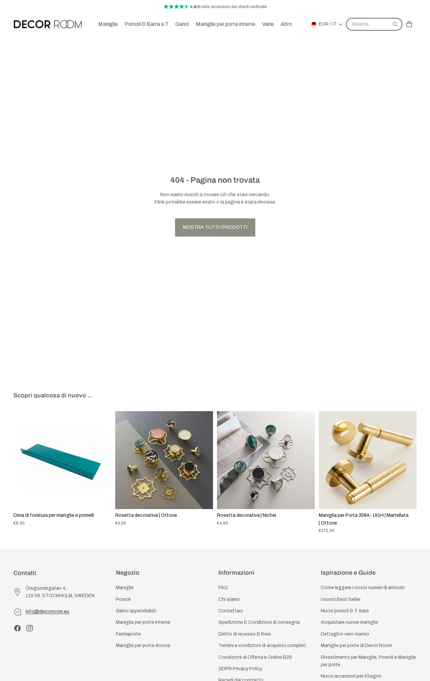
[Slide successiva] (101, 460)
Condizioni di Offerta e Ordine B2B (255, 657)
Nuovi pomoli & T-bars (345, 610)
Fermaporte (128, 634)
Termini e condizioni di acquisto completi (262, 645)
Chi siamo (229, 599)
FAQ (223, 587)
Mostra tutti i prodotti (215, 227)
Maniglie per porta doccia (143, 645)
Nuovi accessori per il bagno (351, 676)
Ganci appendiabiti (136, 610)
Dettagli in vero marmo (345, 634)
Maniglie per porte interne (143, 622)
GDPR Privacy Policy (240, 668)
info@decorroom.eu (47, 611)
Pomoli (123, 599)
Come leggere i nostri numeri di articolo (363, 587)
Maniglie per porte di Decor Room (356, 645)
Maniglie (125, 587)
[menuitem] (286, 24)
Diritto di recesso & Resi (244, 634)
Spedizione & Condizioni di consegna (259, 622)
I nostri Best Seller (340, 599)
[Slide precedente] (23, 460)
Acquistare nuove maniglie (349, 622)
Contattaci (230, 610)
